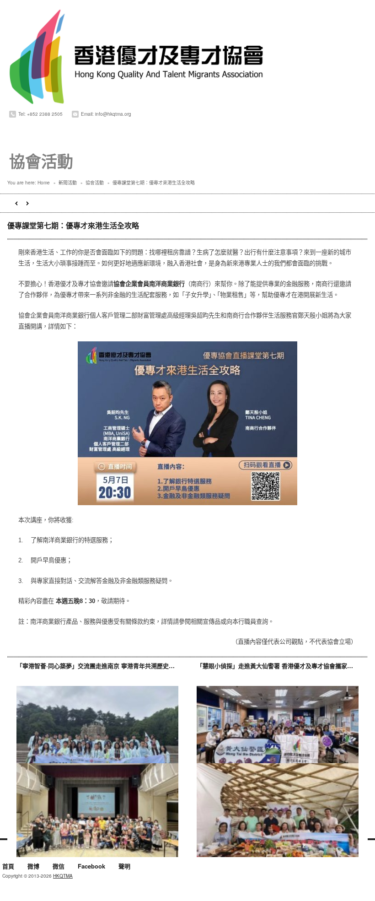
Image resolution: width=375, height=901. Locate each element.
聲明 (124, 866)
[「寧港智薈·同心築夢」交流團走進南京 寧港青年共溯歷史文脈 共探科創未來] (97, 733)
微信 (58, 866)
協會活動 (95, 182)
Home (44, 182)
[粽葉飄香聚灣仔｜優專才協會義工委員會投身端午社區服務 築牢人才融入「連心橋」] (97, 810)
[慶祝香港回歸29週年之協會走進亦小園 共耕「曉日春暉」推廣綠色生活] (278, 810)
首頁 (8, 866)
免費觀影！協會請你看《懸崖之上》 (28, 203)
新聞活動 (68, 182)
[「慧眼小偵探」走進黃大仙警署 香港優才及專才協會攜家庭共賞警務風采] (278, 733)
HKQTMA (63, 876)
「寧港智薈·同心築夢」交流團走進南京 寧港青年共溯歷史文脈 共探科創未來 (117, 665)
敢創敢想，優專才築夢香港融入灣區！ (16, 203)
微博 (33, 866)
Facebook (91, 866)
